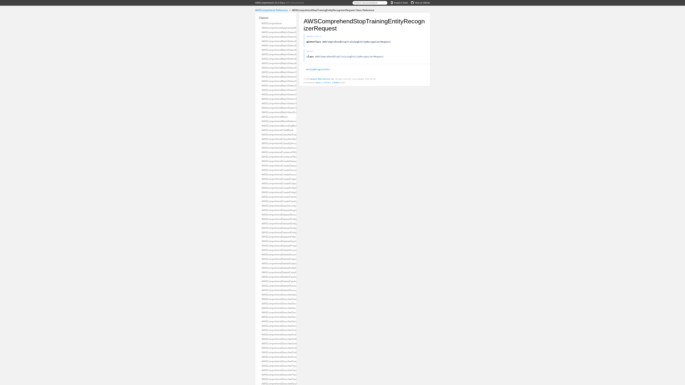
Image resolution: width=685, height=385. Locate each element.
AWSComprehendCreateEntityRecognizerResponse (291, 192)
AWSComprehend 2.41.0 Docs (270, 3)
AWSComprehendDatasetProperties (282, 245)
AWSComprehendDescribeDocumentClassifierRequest (292, 312)
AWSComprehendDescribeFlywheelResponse (287, 379)
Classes (263, 17)
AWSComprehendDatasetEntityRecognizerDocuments (292, 223)
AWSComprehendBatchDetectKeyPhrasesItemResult (291, 58)
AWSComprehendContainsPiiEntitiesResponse (288, 156)
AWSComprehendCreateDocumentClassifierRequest (291, 170)
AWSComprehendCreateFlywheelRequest (285, 196)
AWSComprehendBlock (275, 116)
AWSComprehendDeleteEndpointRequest (285, 259)
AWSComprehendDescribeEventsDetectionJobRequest (293, 356)
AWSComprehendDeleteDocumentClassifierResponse (292, 254)
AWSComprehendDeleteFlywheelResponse (286, 281)
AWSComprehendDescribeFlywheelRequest (286, 374)
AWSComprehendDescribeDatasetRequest (286, 294)
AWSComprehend (272, 23)
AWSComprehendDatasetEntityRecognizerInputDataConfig (295, 232)
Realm (336, 82)
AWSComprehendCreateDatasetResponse (285, 165)
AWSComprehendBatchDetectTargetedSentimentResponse (295, 107)
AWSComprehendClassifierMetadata (282, 139)
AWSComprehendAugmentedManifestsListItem (288, 27)
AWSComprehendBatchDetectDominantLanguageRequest (294, 36)
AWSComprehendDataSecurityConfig (282, 205)
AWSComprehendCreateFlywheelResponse (286, 201)
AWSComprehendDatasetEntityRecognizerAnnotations (292, 219)
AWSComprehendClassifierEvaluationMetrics (287, 134)
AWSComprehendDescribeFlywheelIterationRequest (291, 365)
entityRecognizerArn (319, 69)
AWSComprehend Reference (271, 10)
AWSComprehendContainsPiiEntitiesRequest (287, 152)
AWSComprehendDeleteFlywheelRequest (285, 276)
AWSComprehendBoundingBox (279, 125)
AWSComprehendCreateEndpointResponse (286, 183)
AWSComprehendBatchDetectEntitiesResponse (288, 54)
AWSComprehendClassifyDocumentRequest (286, 143)
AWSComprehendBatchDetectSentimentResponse (290, 81)
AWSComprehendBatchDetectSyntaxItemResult (288, 85)
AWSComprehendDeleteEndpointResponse (286, 263)
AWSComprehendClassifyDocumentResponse (287, 147)
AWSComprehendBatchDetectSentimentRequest (289, 76)
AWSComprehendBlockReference (281, 121)
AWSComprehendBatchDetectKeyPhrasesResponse (291, 67)
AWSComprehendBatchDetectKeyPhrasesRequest (290, 63)
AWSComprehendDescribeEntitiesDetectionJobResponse (294, 343)
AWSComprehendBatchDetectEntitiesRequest (287, 49)
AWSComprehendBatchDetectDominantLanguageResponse (295, 41)
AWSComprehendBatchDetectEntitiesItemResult (289, 45)
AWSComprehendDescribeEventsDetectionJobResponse (294, 361)
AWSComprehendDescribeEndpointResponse (287, 334)
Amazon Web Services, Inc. (322, 79)
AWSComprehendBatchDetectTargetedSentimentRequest (294, 103)
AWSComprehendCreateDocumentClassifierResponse (292, 174)
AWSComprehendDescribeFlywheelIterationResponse (292, 370)
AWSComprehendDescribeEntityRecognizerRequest (291, 347)
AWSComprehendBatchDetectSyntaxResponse (288, 94)
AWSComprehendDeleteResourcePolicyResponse (290, 290)
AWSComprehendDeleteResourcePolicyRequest (289, 285)
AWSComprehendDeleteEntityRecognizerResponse (290, 272)
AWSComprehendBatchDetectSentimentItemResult (290, 72)
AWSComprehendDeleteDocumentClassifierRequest (291, 250)
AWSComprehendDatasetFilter (279, 236)
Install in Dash (401, 3)
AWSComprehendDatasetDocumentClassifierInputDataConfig (296, 214)
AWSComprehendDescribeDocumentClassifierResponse (293, 316)
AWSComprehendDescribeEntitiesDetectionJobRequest (293, 339)
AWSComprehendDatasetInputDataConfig (285, 241)
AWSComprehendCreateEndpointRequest (285, 179)
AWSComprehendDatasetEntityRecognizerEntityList (291, 228)
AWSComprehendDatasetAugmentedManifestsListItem (292, 210)
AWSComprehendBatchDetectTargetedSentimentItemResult (295, 98)
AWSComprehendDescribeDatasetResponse (287, 299)
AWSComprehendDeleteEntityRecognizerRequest (290, 267)
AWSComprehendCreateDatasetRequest (285, 161)
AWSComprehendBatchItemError (280, 112)
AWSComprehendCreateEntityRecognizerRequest (290, 187)
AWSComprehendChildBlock (277, 130)
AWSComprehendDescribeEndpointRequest (286, 330)
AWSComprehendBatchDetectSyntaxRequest (287, 90)
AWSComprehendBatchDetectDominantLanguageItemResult (296, 32)
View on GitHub (422, 3)
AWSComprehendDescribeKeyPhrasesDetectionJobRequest (295, 383)
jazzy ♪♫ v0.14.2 (323, 82)
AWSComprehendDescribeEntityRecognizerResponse (292, 352)
